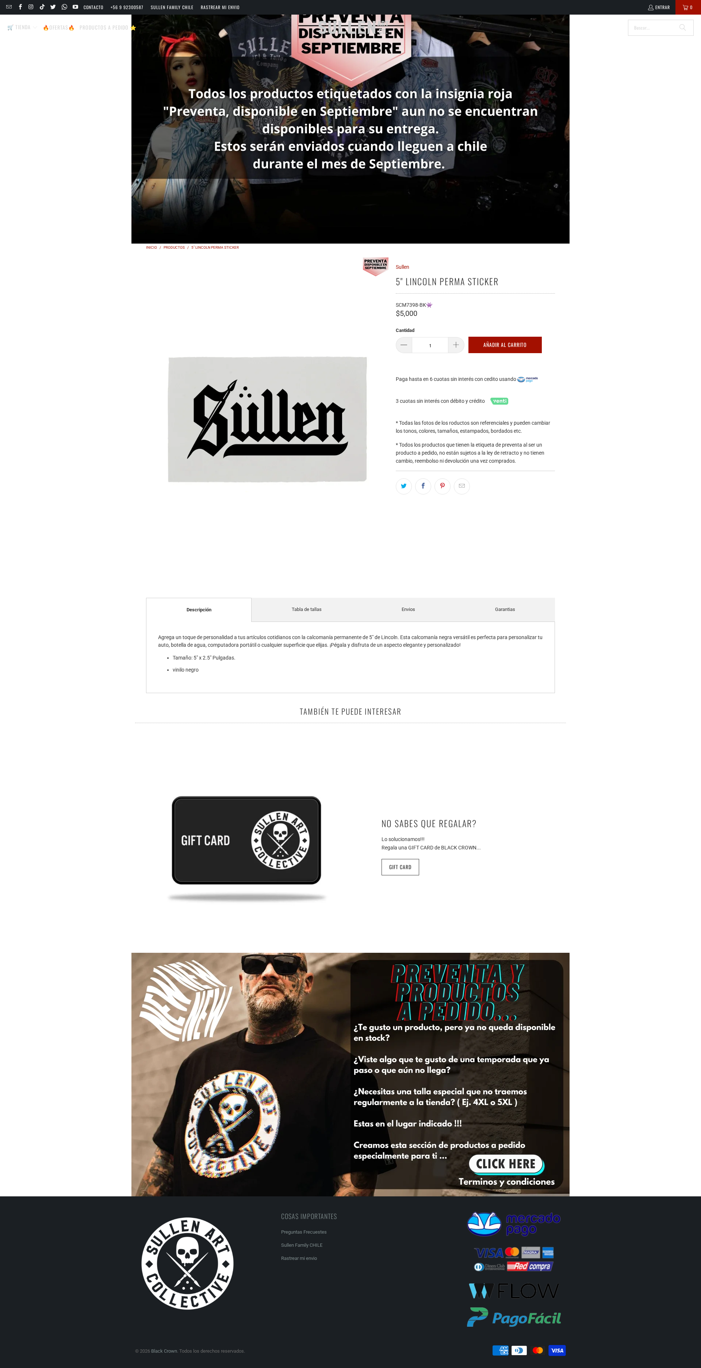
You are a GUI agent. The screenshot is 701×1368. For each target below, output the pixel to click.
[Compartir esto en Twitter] (404, 486)
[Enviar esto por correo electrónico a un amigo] (462, 486)
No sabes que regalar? (429, 823)
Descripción (199, 609)
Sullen (402, 267)
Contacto (93, 7)
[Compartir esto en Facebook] (423, 486)
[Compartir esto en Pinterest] (442, 486)
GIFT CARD (400, 867)
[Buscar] (683, 28)
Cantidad (405, 330)
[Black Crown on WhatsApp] (64, 7)
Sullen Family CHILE (172, 7)
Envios (408, 609)
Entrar (662, 7)
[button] (22, 27)
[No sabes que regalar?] (246, 845)
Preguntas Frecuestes (304, 1232)
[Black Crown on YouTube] (75, 7)
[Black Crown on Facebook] (19, 7)
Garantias (505, 609)
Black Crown (164, 1351)
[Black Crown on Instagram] (31, 7)
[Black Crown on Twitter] (53, 7)
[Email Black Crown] (8, 7)
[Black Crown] (353, 27)
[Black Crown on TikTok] (42, 7)
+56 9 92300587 (127, 7)
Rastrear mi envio (220, 7)
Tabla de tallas (307, 609)
